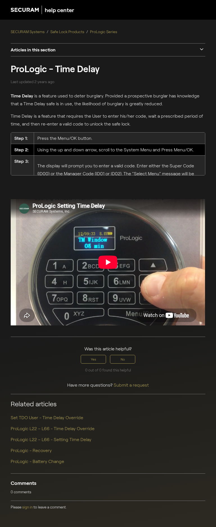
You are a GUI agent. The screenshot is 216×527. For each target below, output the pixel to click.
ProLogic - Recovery (31, 450)
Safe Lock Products (67, 31)
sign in (27, 507)
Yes (93, 359)
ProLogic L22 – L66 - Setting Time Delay (51, 439)
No (123, 359)
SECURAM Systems (28, 31)
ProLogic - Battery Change (37, 461)
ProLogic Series (103, 31)
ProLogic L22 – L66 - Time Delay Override (52, 428)
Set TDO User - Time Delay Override (47, 417)
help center (59, 9)
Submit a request (131, 384)
